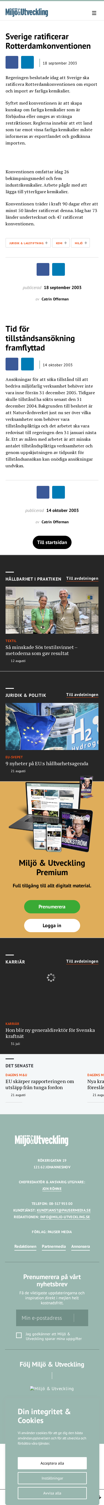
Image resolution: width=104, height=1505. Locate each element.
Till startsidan (52, 542)
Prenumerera (52, 906)
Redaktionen (25, 1246)
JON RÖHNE (52, 1188)
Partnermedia (54, 1246)
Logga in (52, 925)
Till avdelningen (82, 578)
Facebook (44, 1375)
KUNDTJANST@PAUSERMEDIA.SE (64, 1210)
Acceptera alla (52, 1463)
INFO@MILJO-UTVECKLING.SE (65, 1217)
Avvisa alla (52, 1493)
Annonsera (80, 1246)
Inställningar (52, 1478)
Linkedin (59, 1375)
